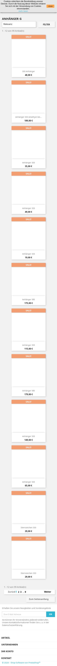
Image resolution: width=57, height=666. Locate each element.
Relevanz (18, 24)
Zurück (10, 592)
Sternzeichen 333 (28, 527)
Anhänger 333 (28, 162)
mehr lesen (23, 11)
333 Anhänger (28, 71)
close (50, 6)
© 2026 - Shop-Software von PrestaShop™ (21, 662)
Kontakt (6, 658)
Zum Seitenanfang (40, 599)
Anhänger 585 (28, 299)
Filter (46, 24)
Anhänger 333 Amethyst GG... (28, 117)
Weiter (49, 592)
